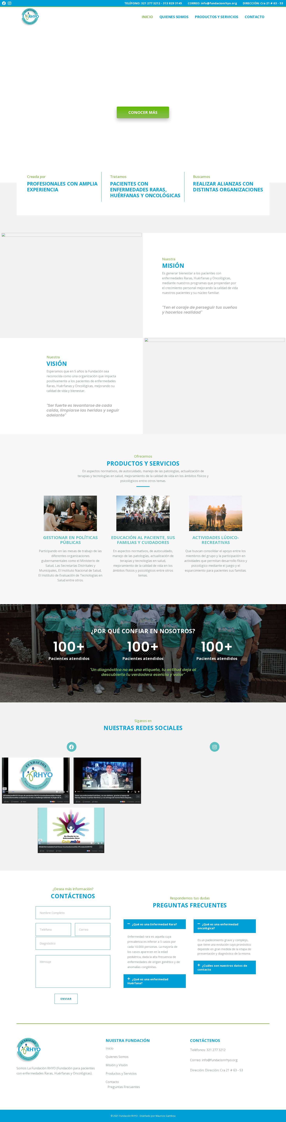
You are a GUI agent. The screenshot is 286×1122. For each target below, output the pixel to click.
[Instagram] (214, 747)
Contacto (112, 1082)
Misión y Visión (117, 1065)
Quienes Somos (117, 1057)
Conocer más (142, 112)
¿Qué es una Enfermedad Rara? (154, 924)
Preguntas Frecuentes (124, 1087)
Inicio (109, 1048)
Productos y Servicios (121, 1073)
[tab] (155, 924)
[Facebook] (71, 747)
